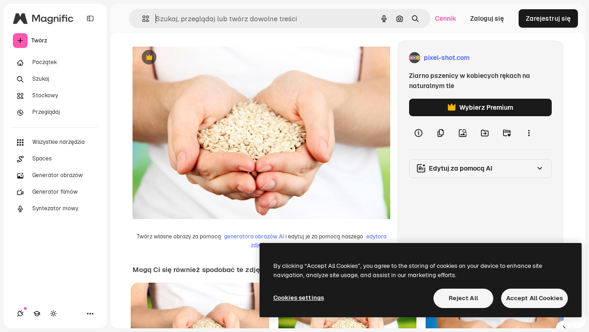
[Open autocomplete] (142, 18)
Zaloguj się (487, 18)
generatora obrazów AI (254, 236)
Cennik (445, 18)
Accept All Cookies (534, 298)
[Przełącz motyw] (53, 313)
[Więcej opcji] (529, 133)
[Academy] (36, 313)
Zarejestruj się (548, 18)
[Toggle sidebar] (90, 18)
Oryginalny (196, 57)
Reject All (463, 298)
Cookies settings (298, 298)
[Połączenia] (20, 313)
